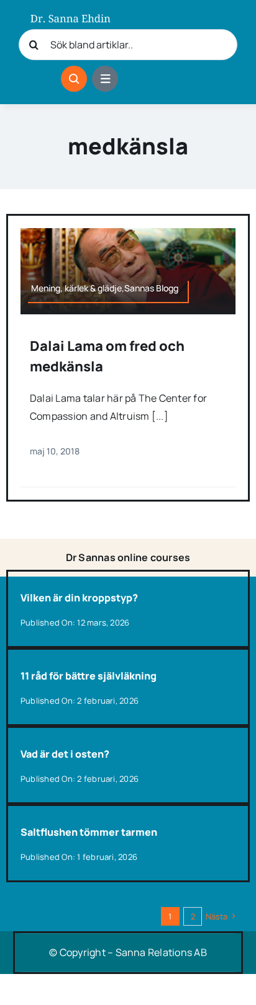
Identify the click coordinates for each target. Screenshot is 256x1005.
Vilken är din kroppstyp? (79, 597)
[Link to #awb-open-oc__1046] (74, 79)
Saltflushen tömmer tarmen (89, 832)
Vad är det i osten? (65, 754)
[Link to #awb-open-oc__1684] (105, 79)
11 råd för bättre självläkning (89, 676)
